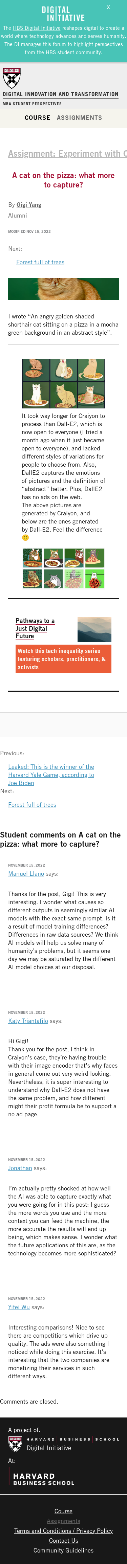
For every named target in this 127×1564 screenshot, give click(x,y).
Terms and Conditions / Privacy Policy (63, 1530)
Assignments (79, 117)
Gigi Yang (29, 204)
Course (37, 117)
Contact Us (63, 1540)
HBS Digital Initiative (37, 28)
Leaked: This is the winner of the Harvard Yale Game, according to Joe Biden (51, 774)
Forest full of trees (40, 262)
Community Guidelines (63, 1550)
